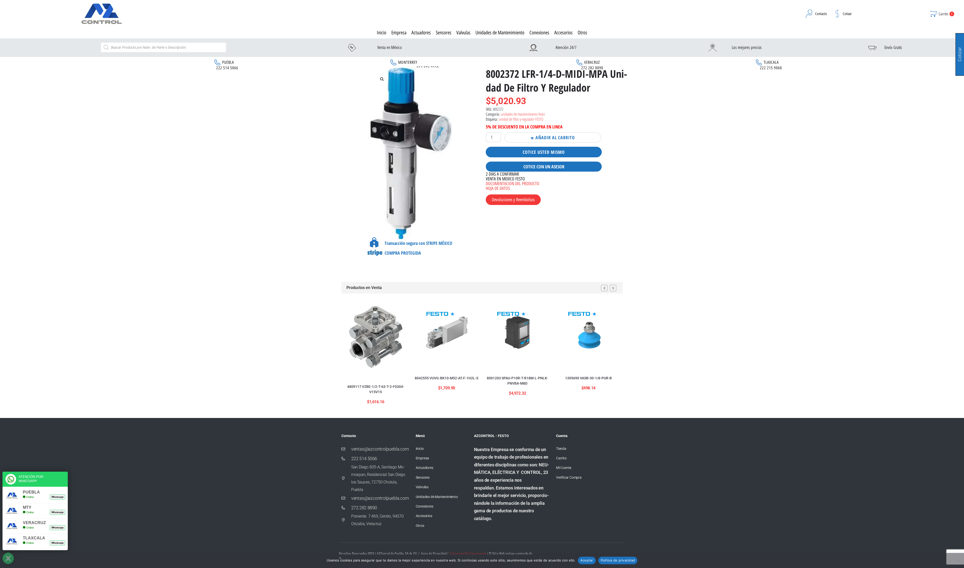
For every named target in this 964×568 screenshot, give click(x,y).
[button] (382, 79)
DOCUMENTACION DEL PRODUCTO (512, 183)
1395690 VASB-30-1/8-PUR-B (588, 378)
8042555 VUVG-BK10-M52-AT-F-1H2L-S (446, 378)
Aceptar (586, 560)
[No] (957, 560)
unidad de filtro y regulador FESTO (521, 119)
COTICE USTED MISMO (544, 152)
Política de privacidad (618, 560)
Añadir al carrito (555, 137)
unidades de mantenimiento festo (523, 114)
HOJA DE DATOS (498, 188)
